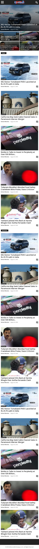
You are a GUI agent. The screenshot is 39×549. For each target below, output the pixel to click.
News (2, 218)
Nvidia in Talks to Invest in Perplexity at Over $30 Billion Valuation (28, 37)
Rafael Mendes (5, 29)
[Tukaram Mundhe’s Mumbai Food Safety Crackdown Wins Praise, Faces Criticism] (19, 173)
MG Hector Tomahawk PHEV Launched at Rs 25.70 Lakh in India (19, 25)
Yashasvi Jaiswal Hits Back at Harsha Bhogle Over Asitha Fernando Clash (28, 47)
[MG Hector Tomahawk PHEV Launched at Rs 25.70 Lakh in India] (19, 18)
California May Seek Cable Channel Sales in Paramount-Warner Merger (9, 37)
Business (3, 79)
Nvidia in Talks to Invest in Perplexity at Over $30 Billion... (18, 153)
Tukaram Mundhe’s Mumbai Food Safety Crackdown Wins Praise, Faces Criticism (9, 47)
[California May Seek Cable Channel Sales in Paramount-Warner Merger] (19, 103)
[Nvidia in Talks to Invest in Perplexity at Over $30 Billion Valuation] (19, 138)
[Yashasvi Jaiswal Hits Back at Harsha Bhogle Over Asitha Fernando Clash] (19, 207)
